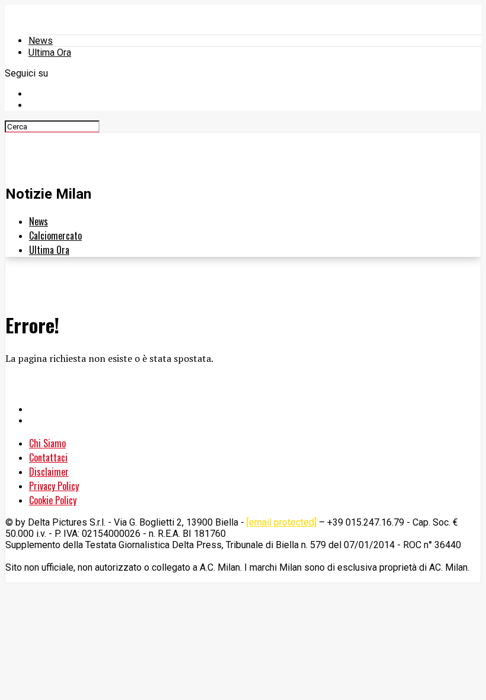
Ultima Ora (49, 52)
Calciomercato (55, 235)
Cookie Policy (52, 500)
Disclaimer (49, 471)
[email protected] (281, 522)
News (40, 40)
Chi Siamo (47, 443)
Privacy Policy (54, 486)
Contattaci (48, 457)
